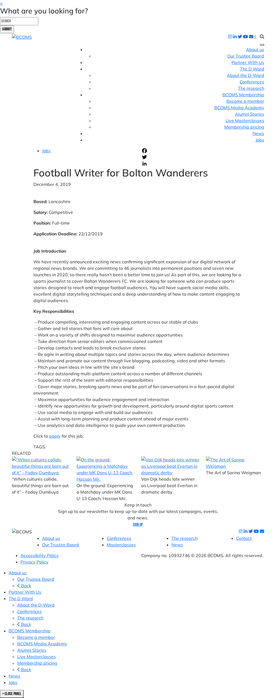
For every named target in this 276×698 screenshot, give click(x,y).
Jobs (260, 140)
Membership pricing (244, 127)
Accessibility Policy (39, 555)
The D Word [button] (252, 69)
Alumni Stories (249, 114)
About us (255, 49)
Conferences (252, 81)
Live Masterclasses (245, 120)
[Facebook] (192, 150)
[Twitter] (192, 157)
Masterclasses (121, 544)
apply (55, 436)
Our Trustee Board (245, 56)
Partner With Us (248, 62)
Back (25, 585)
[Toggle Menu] (262, 44)
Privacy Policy (34, 562)
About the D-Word (245, 75)
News (258, 133)
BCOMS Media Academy (239, 107)
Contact (244, 538)
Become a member (245, 101)
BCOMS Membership (29, 630)
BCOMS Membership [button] (243, 94)
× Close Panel (12, 693)
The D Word (21, 598)
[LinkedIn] (192, 163)
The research (251, 88)
